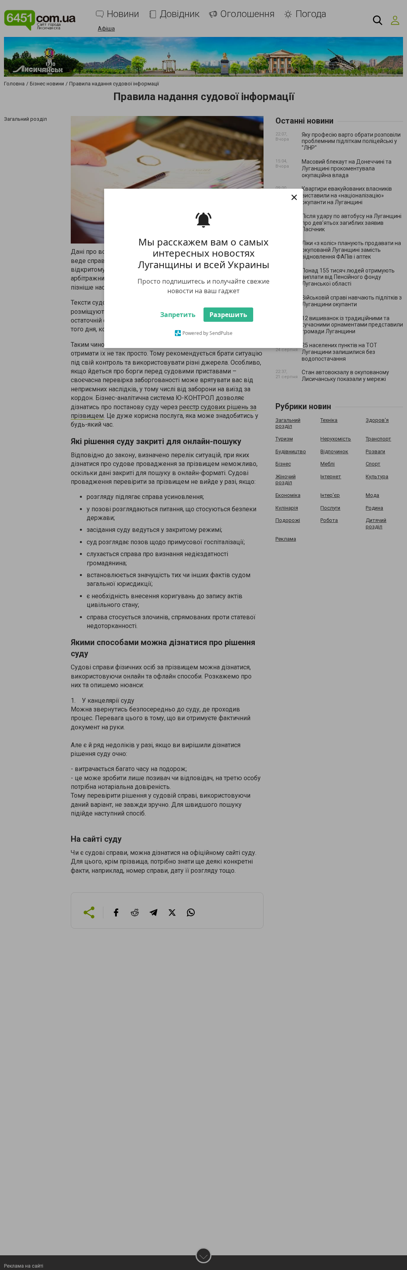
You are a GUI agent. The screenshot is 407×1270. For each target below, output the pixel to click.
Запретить (178, 316)
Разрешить (228, 316)
